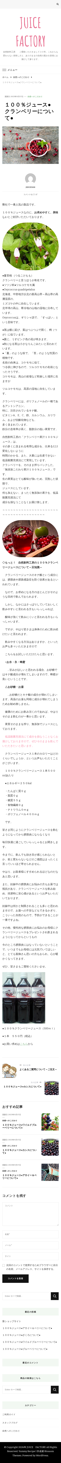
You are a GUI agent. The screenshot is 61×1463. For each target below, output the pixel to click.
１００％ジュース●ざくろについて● (21, 1335)
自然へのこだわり (35, 96)
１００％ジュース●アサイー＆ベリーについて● (27, 1328)
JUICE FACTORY (36, 1447)
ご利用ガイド (8, 1414)
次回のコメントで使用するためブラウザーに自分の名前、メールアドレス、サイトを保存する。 (32, 1267)
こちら (24, 1044)
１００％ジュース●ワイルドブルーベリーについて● (19, 1126)
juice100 (30, 187)
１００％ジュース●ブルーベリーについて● (24, 1349)
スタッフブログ (10, 1423)
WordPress (42, 1455)
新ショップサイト (11, 1321)
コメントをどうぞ (30, 194)
